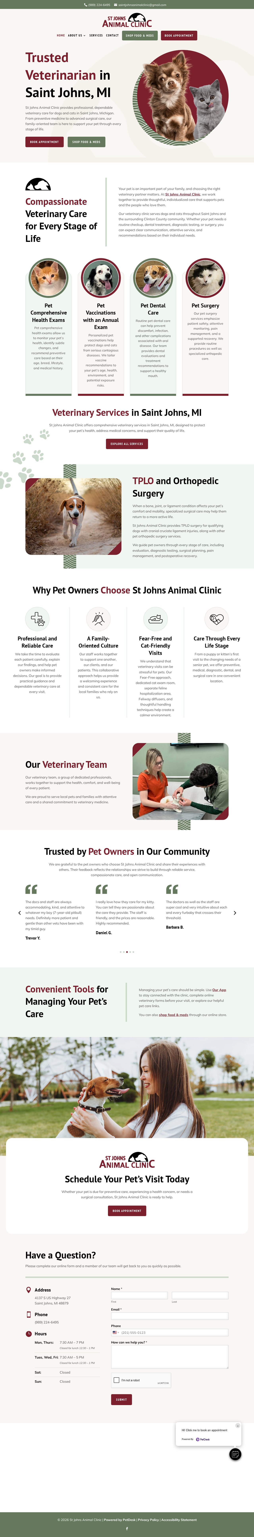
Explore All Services (127, 444)
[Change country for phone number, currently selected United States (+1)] (115, 1332)
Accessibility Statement (179, 1520)
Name (116, 1289)
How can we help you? (129, 1342)
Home (61, 35)
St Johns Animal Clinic (182, 194)
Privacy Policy (148, 1520)
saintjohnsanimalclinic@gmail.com (142, 5)
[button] (235, 1454)
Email (116, 1309)
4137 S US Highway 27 (53, 1298)
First (113, 1301)
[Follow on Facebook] (127, 1529)
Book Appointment (179, 35)
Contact (112, 35)
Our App (219, 990)
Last (174, 1301)
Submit (121, 1400)
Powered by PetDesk (120, 1520)
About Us (75, 35)
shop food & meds (173, 1015)
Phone (116, 1326)
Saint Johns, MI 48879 (51, 1303)
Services (96, 35)
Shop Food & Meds (140, 35)
